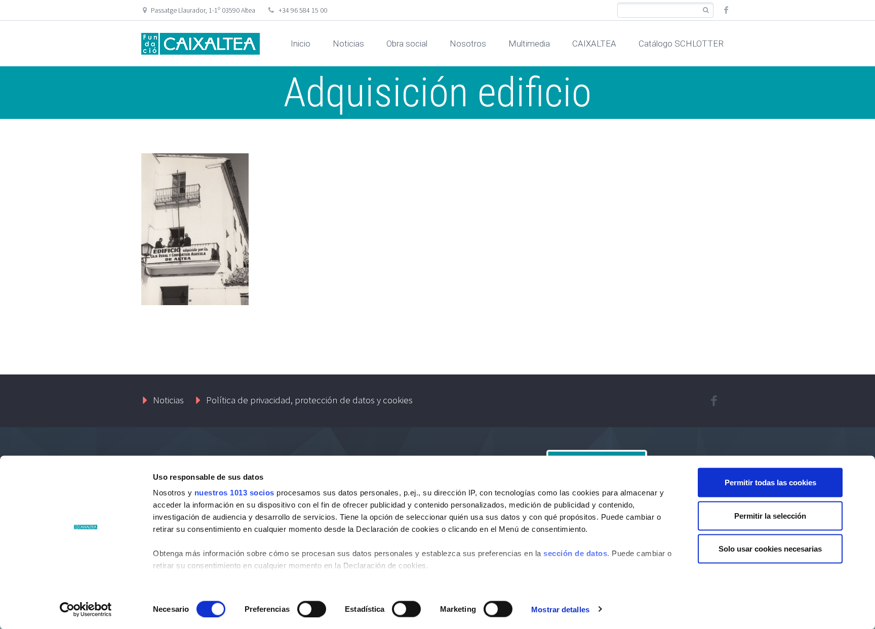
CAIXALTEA (594, 43)
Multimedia (529, 43)
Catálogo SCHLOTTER (681, 43)
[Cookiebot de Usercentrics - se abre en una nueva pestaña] (86, 609)
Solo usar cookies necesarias (770, 548)
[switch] (311, 609)
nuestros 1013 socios (234, 492)
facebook (726, 10)
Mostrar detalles (560, 609)
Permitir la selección (770, 515)
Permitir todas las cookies (770, 482)
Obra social (406, 43)
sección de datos (575, 553)
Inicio (300, 43)
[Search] (705, 10)
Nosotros (468, 43)
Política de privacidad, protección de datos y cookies (309, 400)
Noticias (348, 43)
